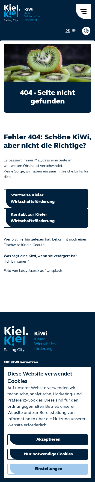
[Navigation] (83, 11)
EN (74, 30)
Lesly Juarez (29, 271)
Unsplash (54, 271)
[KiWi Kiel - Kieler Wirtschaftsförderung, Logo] (22, 13)
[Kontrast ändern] (86, 31)
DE (67, 30)
